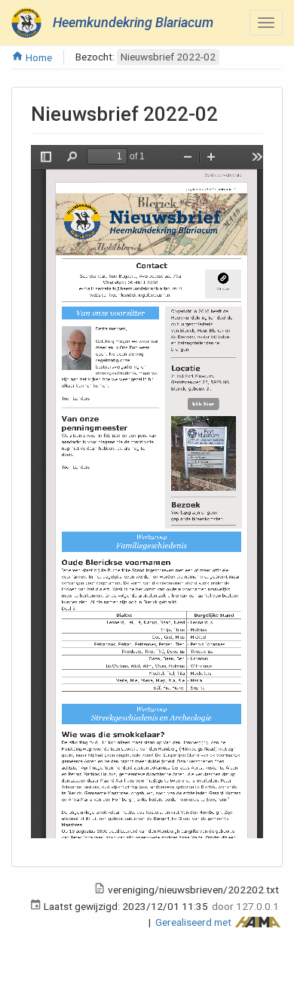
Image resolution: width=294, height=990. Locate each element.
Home (37, 57)
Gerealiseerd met (194, 922)
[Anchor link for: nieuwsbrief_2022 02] (227, 112)
